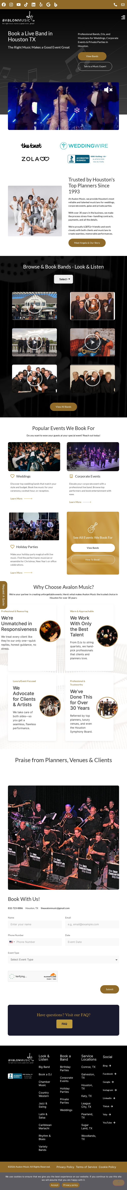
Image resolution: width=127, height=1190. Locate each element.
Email (68, 917)
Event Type (13, 953)
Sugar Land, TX (86, 1126)
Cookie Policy (107, 1167)
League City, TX (86, 1105)
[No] (119, 1183)
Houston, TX (87, 1086)
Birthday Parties (65, 1068)
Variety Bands (43, 1148)
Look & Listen (44, 1057)
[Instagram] (11, 4)
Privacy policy (70, 1185)
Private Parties (64, 1101)
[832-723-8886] (116, 4)
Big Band (44, 1067)
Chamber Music (44, 1083)
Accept (55, 1185)
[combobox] (12, 942)
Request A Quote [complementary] (3, 595)
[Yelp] (41, 4)
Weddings (66, 1110)
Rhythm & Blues (45, 1137)
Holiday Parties (65, 1090)
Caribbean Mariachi (45, 1126)
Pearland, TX (87, 1115)
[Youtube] (19, 4)
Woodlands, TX (88, 1137)
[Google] (48, 4)
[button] (34, 306)
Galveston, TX (88, 1076)
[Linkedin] (33, 4)
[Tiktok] (26, 4)
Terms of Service (86, 1167)
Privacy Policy (65, 1167)
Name (11, 917)
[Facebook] (4, 4)
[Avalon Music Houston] (56, 4)
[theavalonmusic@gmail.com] (123, 4)
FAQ (64, 1024)
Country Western (44, 1094)
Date (67, 935)
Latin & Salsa (43, 1115)
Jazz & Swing (43, 1105)
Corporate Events (66, 1079)
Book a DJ (45, 1074)
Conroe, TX (88, 1067)
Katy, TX (86, 1096)
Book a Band (65, 1057)
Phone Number (16, 935)
